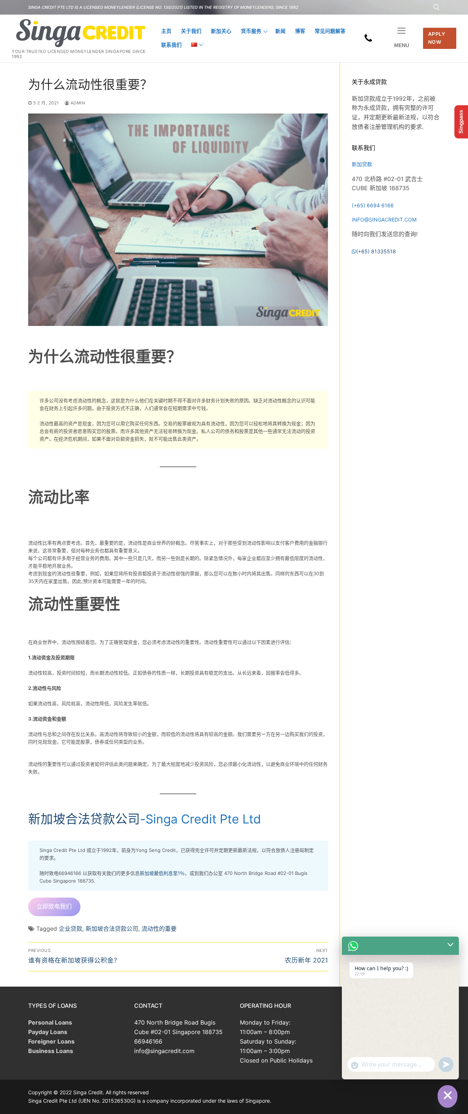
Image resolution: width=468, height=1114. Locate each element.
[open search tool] (436, 7)
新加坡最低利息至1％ (162, 873)
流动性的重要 (159, 928)
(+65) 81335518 (376, 251)
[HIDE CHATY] (447, 1095)
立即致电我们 (54, 906)
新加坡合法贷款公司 (84, 818)
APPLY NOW (437, 38)
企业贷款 (70, 928)
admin (77, 102)
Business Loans (50, 1051)
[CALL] (368, 38)
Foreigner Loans (51, 1041)
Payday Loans (47, 1032)
